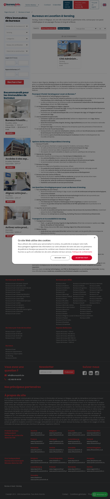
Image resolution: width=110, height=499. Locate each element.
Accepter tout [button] (82, 258)
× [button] (94, 237)
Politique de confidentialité (82, 252)
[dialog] (55, 249)
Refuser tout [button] (60, 258)
